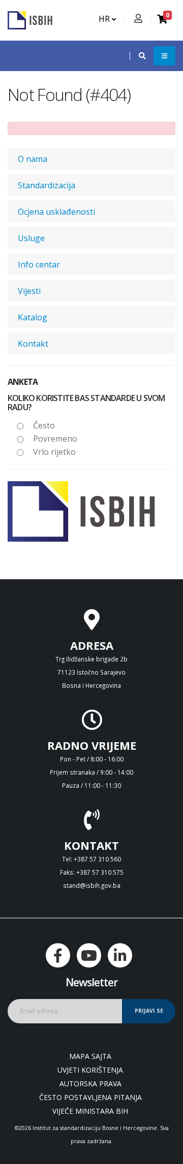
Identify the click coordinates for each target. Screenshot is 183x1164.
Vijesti (29, 290)
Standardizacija (46, 185)
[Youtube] (89, 955)
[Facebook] (58, 955)
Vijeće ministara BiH (90, 1111)
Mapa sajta (90, 1056)
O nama (32, 158)
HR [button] (105, 18)
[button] (137, 55)
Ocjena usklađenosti (56, 211)
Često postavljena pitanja (90, 1097)
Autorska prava (90, 1083)
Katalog (32, 317)
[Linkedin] (120, 955)
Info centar (39, 264)
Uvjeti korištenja (90, 1070)
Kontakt (33, 343)
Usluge (31, 238)
